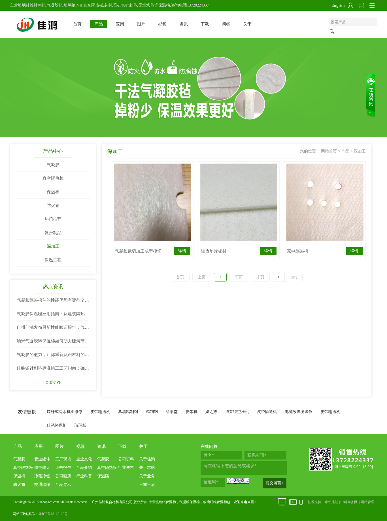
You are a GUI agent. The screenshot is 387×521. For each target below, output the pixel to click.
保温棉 (53, 192)
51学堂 (172, 412)
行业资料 (126, 467)
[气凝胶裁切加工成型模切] (152, 202)
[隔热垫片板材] (238, 202)
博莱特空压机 (237, 412)
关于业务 (147, 476)
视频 (162, 24)
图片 (141, 24)
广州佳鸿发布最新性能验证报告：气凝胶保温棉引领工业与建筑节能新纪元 (53, 329)
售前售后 (147, 484)
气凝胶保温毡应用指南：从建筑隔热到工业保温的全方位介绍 (53, 316)
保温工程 (52, 260)
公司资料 (126, 459)
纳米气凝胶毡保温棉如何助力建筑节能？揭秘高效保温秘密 (51, 343)
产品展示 (63, 484)
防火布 (53, 205)
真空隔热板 (53, 178)
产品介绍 (84, 467)
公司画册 (63, 476)
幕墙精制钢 (128, 412)
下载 (205, 24)
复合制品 (52, 232)
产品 (98, 24)
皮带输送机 (100, 412)
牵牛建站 (331, 502)
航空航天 (42, 467)
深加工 (53, 246)
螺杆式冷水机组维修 (64, 412)
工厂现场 (63, 459)
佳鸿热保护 (57, 425)
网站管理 (367, 502)
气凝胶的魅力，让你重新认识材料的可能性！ (53, 356)
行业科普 (84, 476)
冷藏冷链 (42, 476)
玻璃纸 (80, 425)
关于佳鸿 (147, 459)
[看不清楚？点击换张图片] (238, 481)
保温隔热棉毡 (109, 476)
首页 (77, 24)
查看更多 (53, 382)
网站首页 (329, 151)
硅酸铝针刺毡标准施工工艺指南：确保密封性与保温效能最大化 (53, 370)
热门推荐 (52, 219)
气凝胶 (53, 164)
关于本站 (147, 467)
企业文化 (84, 459)
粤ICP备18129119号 (53, 514)
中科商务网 (349, 502)
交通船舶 (42, 484)
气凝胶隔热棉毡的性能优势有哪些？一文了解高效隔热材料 (53, 302)
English (338, 5)
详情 (182, 251)
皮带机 (191, 412)
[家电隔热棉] (324, 202)
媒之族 (211, 412)
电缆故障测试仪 (298, 412)
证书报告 (63, 467)
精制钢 (152, 412)
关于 (247, 24)
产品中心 (53, 151)
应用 (120, 24)
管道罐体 (42, 459)
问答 (226, 24)
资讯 (183, 24)
